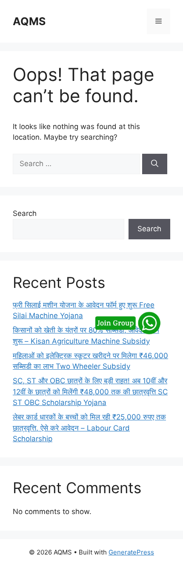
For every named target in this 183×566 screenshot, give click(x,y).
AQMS (29, 21)
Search (25, 213)
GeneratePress (131, 552)
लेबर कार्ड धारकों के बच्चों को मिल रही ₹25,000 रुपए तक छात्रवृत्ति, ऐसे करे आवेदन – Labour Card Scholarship (89, 428)
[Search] (154, 164)
